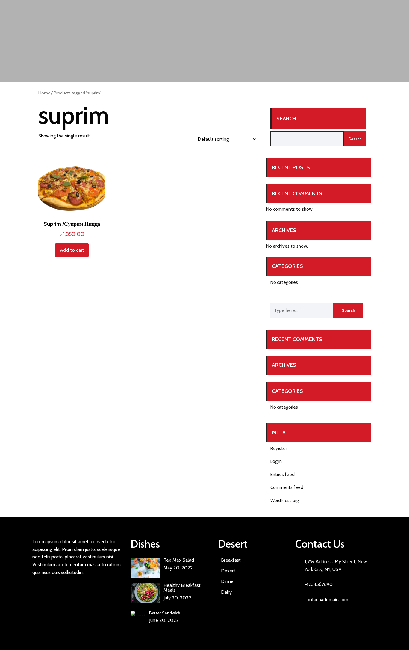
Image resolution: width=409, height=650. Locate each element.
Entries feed (282, 474)
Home (44, 93)
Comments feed (286, 487)
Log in (276, 461)
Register (278, 448)
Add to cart (72, 250)
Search (286, 118)
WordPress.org (284, 500)
